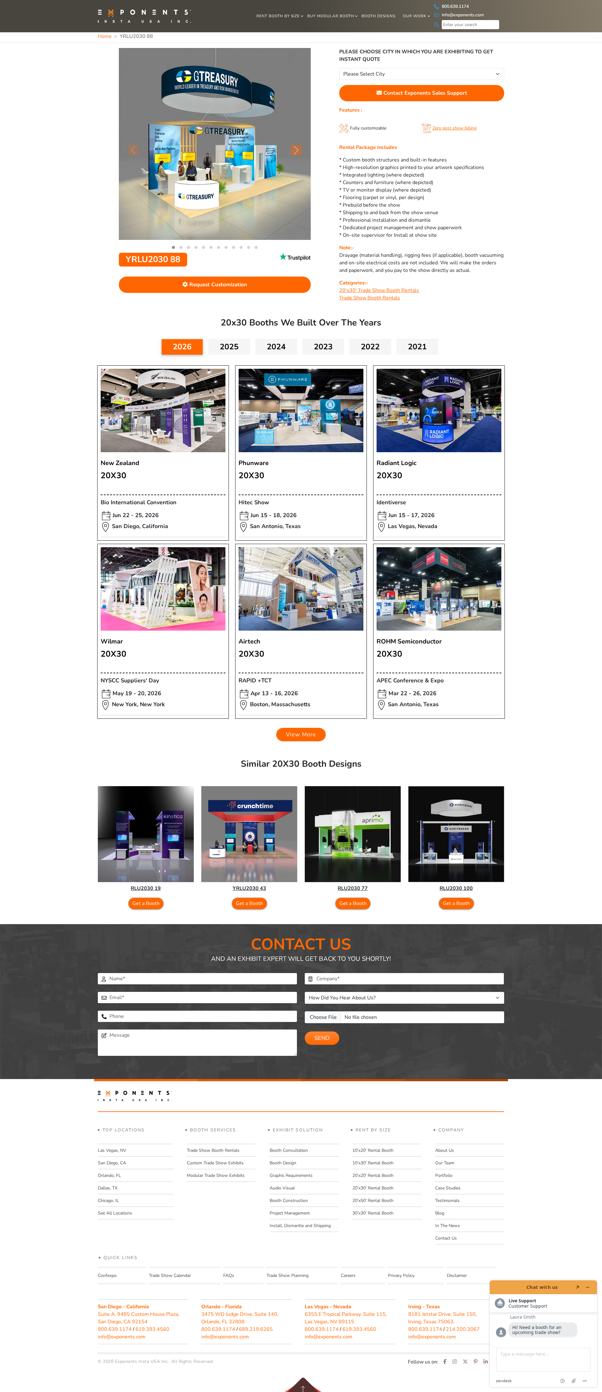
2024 (276, 346)
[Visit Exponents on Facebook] (444, 1361)
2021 (417, 346)
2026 (182, 346)
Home (105, 36)
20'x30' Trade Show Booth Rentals (379, 290)
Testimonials (447, 1201)
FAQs (228, 1275)
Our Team (444, 1163)
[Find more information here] (543, 1333)
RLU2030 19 (146, 888)
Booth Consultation (289, 1150)
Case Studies (448, 1188)
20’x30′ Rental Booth (372, 1188)
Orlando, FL (109, 1175)
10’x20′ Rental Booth (372, 1150)
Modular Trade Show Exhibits (216, 1175)
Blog (439, 1213)
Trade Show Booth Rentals (369, 297)
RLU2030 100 (456, 888)
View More (301, 734)
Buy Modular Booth (330, 16)
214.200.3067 (463, 1329)
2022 (370, 346)
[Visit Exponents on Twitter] (465, 1361)
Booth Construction (289, 1201)
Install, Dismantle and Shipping (300, 1226)
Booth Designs (378, 16)
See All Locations (115, 1213)
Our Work (414, 16)
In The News (447, 1226)
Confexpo (107, 1275)
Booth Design (283, 1163)
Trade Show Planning (288, 1275)
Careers (348, 1275)
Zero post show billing (454, 128)
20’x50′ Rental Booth (372, 1201)
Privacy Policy (401, 1275)
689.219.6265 (256, 1329)
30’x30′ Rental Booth (372, 1213)
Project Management (290, 1213)
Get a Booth (146, 903)
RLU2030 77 (353, 888)
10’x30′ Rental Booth (372, 1163)
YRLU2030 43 (249, 888)
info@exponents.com (462, 15)
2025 (229, 346)
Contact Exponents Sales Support (424, 93)
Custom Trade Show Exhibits (215, 1163)
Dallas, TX (108, 1188)
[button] (173, 247)
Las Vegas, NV (112, 1150)
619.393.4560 (152, 1329)
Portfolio (443, 1175)
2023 (323, 346)
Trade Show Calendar (170, 1275)
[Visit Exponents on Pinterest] (476, 1361)
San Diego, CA (112, 1163)
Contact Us (446, 1238)
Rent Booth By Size (278, 16)
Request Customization (217, 284)
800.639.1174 (455, 6)
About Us (444, 1150)
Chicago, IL (108, 1201)
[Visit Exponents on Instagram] (454, 1361)
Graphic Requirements (291, 1175)
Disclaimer (457, 1275)
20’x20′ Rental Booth (372, 1175)
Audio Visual (282, 1188)
